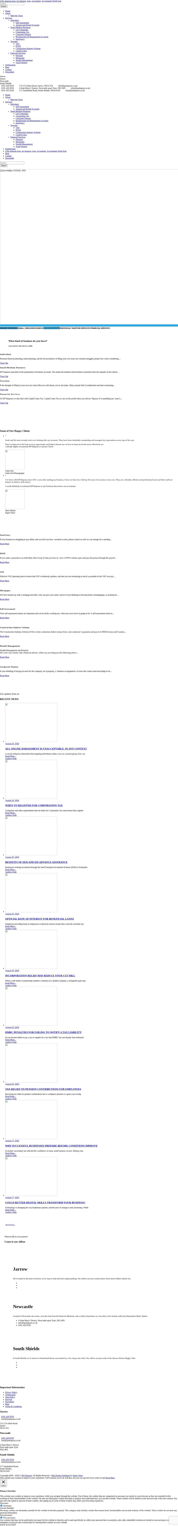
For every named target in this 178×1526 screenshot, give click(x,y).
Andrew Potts (11, 758)
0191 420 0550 (7, 1417)
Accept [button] (102, 1478)
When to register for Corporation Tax (34, 805)
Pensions (19, 55)
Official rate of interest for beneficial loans (39, 919)
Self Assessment (22, 23)
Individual (14, 20)
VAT (18, 44)
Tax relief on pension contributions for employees (43, 1089)
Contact (8, 70)
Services (8, 18)
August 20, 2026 (12, 744)
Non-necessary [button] (6, 1515)
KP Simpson (27, 1475)
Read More (110, 1478)
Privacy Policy (11, 1392)
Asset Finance (21, 62)
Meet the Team (16, 16)
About (7, 13)
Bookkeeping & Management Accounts (32, 37)
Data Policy (10, 1397)
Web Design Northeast (60, 1475)
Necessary (7, 1506)
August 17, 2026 (12, 1141)
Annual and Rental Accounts (27, 25)
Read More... (10, 756)
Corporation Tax (22, 32)
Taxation (14, 41)
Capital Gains (21, 51)
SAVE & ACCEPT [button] (8, 1525)
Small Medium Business (20, 27)
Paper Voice (78, 1475)
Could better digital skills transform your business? (45, 1202)
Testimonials (10, 65)
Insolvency (20, 39)
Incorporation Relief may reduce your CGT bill (40, 975)
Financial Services (17, 53)
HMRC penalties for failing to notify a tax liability (43, 1032)
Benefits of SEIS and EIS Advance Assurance (36, 862)
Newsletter (9, 72)
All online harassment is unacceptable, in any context (46, 748)
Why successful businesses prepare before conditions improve (51, 1145)
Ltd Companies (22, 30)
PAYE (18, 46)
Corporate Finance (23, 34)
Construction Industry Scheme (28, 48)
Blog (7, 67)
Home (7, 11)
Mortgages (20, 58)
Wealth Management (24, 60)
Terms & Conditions (13, 1406)
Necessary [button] (4, 1503)
